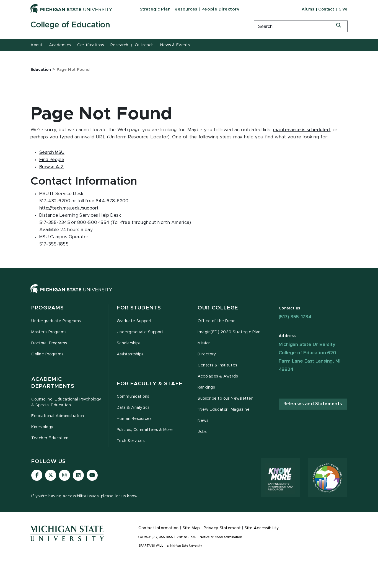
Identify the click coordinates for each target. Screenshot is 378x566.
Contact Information (158, 528)
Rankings (206, 387)
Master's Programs (48, 332)
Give (343, 9)
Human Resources (134, 419)
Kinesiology (42, 427)
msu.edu (189, 537)
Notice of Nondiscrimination (221, 537)
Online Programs (47, 354)
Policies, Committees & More (145, 430)
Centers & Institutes (217, 365)
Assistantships (130, 354)
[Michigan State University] (71, 8)
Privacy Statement (222, 528)
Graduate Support (134, 321)
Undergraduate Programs (56, 321)
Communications (133, 397)
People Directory (220, 9)
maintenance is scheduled (301, 130)
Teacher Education (50, 438)
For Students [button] (139, 308)
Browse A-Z (51, 167)
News (203, 421)
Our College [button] (218, 308)
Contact (326, 9)
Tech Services (131, 441)
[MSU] (189, 294)
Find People (51, 159)
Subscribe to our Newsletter (225, 398)
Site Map (191, 528)
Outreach (144, 45)
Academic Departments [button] (52, 383)
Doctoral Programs (49, 343)
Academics (60, 45)
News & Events (175, 45)
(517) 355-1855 (162, 537)
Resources (186, 9)
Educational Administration (57, 416)
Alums (308, 9)
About (36, 45)
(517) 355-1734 (295, 316)
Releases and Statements (312, 404)
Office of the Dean (217, 321)
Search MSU (51, 152)
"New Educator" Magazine (224, 410)
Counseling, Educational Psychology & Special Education (66, 402)
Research (119, 45)
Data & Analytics (133, 408)
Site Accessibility (262, 528)
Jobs (202, 432)
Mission (204, 343)
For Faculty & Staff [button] (150, 383)
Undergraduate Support (140, 332)
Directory (207, 354)
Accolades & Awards (218, 376)
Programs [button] (47, 308)
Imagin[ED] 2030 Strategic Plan (229, 332)
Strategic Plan (155, 9)
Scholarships (129, 343)
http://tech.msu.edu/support (69, 208)
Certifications (90, 45)
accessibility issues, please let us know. (101, 496)
